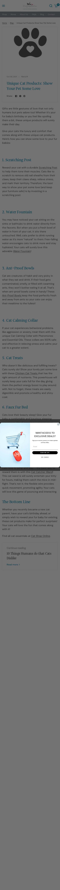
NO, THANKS (45, 457)
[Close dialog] (58, 424)
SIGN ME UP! (45, 452)
